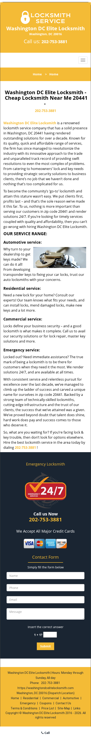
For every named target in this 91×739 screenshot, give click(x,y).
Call (47, 733)
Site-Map (64, 708)
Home (37, 74)
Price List (47, 708)
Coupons (46, 703)
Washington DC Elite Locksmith (29, 123)
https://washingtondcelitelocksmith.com (46, 688)
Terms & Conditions (24, 708)
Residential (30, 698)
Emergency (28, 703)
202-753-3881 (54, 41)
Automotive (71, 698)
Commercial (50, 698)
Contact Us (63, 703)
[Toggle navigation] (83, 60)
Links (76, 708)
